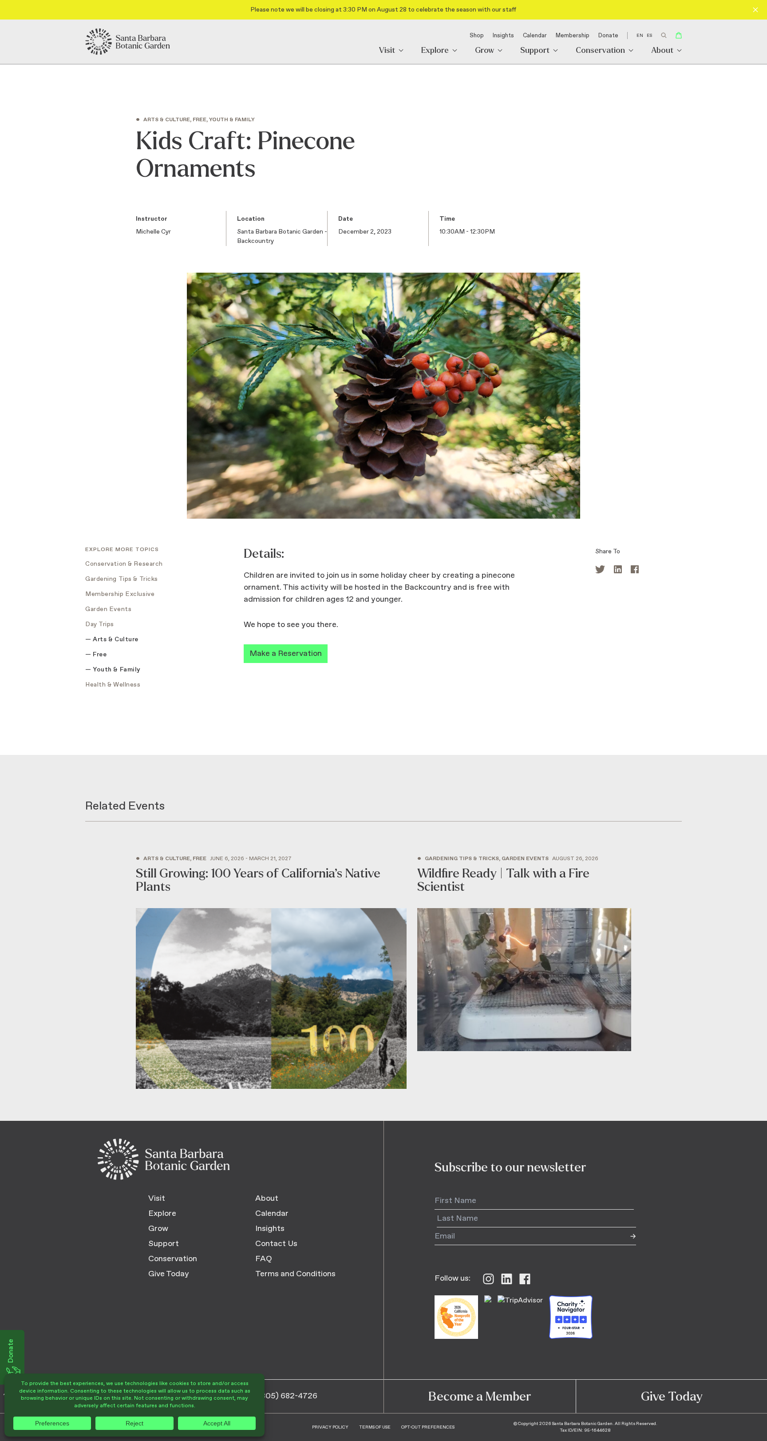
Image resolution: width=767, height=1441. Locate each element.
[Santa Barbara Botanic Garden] (128, 41)
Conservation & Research (124, 564)
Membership (572, 36)
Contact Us (276, 1244)
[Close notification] (755, 10)
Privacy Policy (330, 1427)
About (662, 51)
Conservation (600, 51)
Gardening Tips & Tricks (121, 579)
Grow (484, 51)
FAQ (263, 1259)
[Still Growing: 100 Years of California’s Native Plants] (271, 972)
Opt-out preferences (428, 1427)
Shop (477, 36)
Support (535, 51)
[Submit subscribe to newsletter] (627, 1236)
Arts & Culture (115, 639)
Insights (503, 36)
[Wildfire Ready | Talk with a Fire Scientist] (524, 953)
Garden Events (108, 609)
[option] (649, 35)
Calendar (535, 36)
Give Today (168, 1274)
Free (100, 655)
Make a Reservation (285, 653)
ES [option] (649, 35)
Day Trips (99, 624)
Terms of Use (375, 1427)
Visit (387, 51)
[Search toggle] (664, 35)
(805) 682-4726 (287, 1396)
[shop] (679, 35)
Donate (608, 36)
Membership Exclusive (119, 594)
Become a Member (479, 1396)
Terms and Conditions (295, 1274)
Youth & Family (117, 670)
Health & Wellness (113, 685)
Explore (435, 51)
